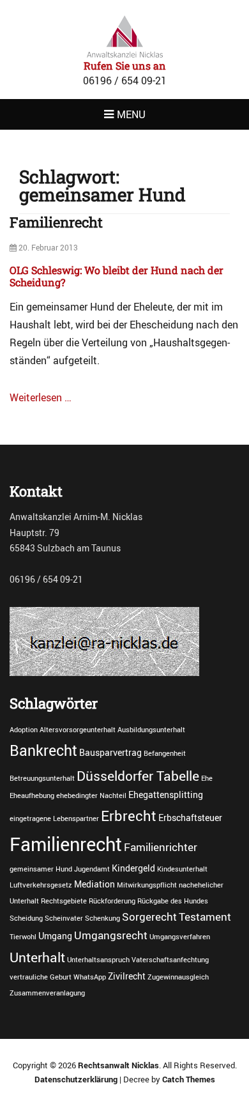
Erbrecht (128, 815)
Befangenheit (165, 753)
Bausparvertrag (110, 752)
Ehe (207, 778)
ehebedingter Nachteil (91, 795)
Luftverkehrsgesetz (41, 884)
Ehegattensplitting (165, 794)
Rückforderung (112, 900)
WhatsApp (89, 976)
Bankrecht (43, 750)
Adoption (24, 729)
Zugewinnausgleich (178, 976)
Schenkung (102, 918)
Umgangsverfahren (179, 936)
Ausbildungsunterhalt (151, 729)
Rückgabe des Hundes (172, 900)
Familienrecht (56, 222)
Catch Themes (188, 1079)
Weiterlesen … (41, 397)
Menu (131, 114)
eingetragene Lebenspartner (54, 818)
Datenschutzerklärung (75, 1079)
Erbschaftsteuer (190, 817)
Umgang (55, 936)
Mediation (94, 884)
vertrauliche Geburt (41, 976)
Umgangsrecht (110, 935)
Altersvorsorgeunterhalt (78, 729)
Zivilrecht (127, 976)
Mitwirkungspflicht (147, 884)
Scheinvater (64, 918)
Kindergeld (133, 868)
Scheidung (26, 918)
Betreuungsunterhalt (42, 778)
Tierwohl (23, 936)
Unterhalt (37, 957)
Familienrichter (160, 847)
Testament (205, 917)
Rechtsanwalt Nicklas (118, 1065)
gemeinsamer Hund (41, 868)
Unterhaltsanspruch (98, 959)
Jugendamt (92, 868)
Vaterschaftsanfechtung (170, 959)
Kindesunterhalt (182, 868)
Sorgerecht (149, 917)
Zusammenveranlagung (47, 992)
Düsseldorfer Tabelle (138, 775)
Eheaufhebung (32, 795)
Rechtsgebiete (64, 900)
